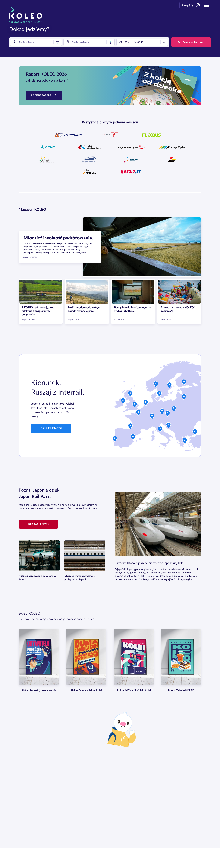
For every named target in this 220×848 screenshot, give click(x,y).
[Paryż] (138, 413)
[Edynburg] (130, 394)
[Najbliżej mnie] (57, 42)
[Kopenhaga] (159, 394)
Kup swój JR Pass (38, 524)
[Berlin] (162, 412)
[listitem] (68, 135)
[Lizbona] (115, 439)
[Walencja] (133, 437)
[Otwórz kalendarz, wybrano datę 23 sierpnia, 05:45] (164, 42)
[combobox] (36, 42)
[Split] (169, 426)
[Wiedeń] (168, 414)
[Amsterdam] (146, 403)
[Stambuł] (195, 432)
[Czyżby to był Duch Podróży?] (123, 729)
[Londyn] (135, 405)
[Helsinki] (184, 383)
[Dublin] (123, 401)
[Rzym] (160, 430)
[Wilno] (184, 397)
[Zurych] (152, 417)
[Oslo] (156, 385)
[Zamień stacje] (110, 42)
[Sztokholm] (169, 386)
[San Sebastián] (130, 427)
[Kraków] (174, 409)
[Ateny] (185, 441)
